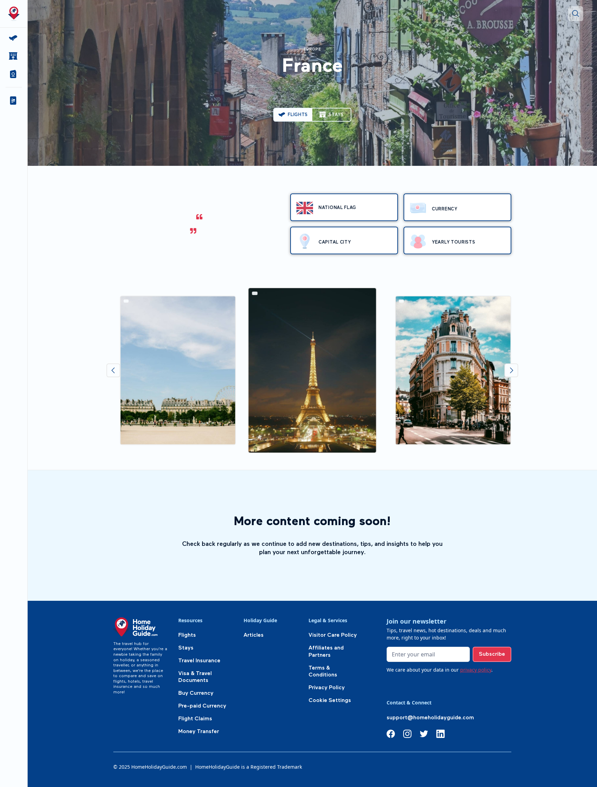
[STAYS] (14, 56)
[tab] (293, 114)
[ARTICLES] (14, 100)
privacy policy (475, 669)
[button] (14, 74)
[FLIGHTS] (14, 38)
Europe (312, 49)
